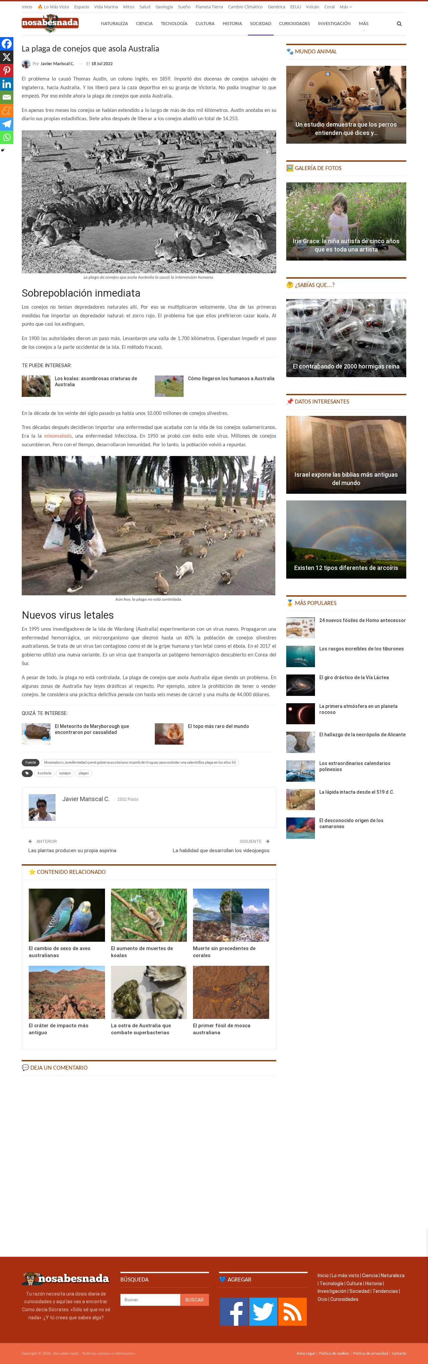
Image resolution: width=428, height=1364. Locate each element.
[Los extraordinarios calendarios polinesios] (300, 771)
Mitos (128, 7)
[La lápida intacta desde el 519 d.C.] (300, 799)
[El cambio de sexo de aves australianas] (67, 915)
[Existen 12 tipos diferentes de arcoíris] (346, 539)
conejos (65, 773)
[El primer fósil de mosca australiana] (231, 992)
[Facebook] (6, 43)
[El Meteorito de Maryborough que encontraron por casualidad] (36, 734)
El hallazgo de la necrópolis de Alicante (362, 734)
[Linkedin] (6, 84)
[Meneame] (6, 110)
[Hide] (2, 150)
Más (344, 7)
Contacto (399, 1354)
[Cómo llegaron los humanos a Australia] (169, 386)
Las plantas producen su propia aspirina (72, 851)
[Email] (6, 97)
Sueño (184, 7)
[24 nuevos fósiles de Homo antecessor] (300, 628)
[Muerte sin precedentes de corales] (231, 915)
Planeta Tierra (209, 7)
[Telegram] (6, 124)
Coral (329, 7)
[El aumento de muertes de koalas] (149, 915)
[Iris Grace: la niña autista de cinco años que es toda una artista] (346, 221)
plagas (84, 773)
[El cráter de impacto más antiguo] (67, 992)
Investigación (334, 23)
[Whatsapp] (6, 137)
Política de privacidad (370, 1354)
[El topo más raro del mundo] (169, 734)
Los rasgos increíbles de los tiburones (361, 648)
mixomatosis (58, 436)
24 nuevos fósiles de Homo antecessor (362, 620)
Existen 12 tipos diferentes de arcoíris (346, 567)
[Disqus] (149, 1165)
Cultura (205, 23)
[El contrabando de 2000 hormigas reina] (346, 338)
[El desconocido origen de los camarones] (300, 828)
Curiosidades (294, 23)
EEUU (295, 7)
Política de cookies (334, 1354)
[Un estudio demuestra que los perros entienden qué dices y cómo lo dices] (346, 104)
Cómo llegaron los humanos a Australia (231, 378)
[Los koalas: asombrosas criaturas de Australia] (36, 386)
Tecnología (174, 23)
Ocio (322, 1299)
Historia (232, 23)
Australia (44, 773)
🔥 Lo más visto (53, 7)
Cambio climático (245, 7)
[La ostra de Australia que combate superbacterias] (149, 992)
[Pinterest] (6, 70)
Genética (276, 7)
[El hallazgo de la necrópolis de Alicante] (300, 742)
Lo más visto (345, 1275)
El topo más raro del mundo (218, 726)
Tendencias (385, 1291)
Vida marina (106, 7)
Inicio (27, 7)
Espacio (81, 7)
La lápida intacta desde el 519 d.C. (356, 792)
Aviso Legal (306, 1354)
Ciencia (144, 23)
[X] (6, 57)
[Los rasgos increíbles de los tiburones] (300, 656)
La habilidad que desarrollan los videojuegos (221, 851)
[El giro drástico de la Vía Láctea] (300, 685)
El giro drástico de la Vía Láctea (354, 677)
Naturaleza (114, 23)
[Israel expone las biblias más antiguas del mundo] (346, 455)
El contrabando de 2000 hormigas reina (346, 366)
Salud (144, 7)
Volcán (312, 7)
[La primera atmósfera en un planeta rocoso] (300, 714)
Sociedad (260, 23)
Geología (164, 7)
